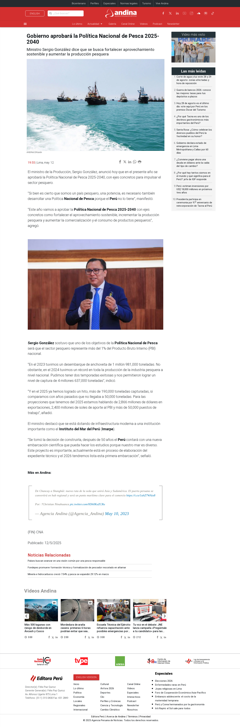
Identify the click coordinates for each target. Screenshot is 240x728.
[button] (26, 616)
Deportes (105, 692)
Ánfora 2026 (107, 688)
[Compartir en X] (53, 637)
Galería (112, 23)
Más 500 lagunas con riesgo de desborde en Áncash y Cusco (37, 628)
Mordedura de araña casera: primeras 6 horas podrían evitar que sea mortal (76, 629)
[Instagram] (191, 13)
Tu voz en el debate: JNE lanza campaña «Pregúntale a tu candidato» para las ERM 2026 (150, 629)
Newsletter (173, 23)
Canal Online (128, 23)
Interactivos (133, 696)
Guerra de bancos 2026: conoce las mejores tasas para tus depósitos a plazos (193, 93)
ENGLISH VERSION (86, 677)
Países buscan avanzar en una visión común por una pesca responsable (66, 560)
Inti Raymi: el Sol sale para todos (172, 708)
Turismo (146, 3)
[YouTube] (184, 13)
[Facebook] (163, 13)
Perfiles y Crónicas (110, 701)
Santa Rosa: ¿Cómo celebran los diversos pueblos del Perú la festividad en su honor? (194, 133)
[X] (170, 13)
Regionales (79, 705)
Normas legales (128, 3)
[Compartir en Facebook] (49, 637)
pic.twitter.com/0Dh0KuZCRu (87, 504)
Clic (102, 696)
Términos (132, 716)
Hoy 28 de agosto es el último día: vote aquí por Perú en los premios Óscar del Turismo (192, 106)
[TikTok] (212, 13)
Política (77, 692)
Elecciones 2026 (164, 680)
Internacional (80, 709)
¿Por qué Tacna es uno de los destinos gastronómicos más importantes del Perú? (192, 119)
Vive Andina (162, 3)
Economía (78, 696)
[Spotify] (205, 13)
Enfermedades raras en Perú (170, 684)
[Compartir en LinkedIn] (56, 637)
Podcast (157, 23)
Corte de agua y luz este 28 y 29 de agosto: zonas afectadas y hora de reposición (193, 80)
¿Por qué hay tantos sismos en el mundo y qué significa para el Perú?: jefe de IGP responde (193, 176)
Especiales (110, 3)
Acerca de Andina (115, 716)
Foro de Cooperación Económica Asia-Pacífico (180, 692)
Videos (144, 23)
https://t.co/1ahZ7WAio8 (140, 495)
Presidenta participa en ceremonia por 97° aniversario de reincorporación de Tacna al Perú (194, 202)
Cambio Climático (110, 709)
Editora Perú (97, 716)
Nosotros (132, 709)
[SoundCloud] (198, 13)
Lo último (77, 23)
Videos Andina (40, 591)
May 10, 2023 (117, 513)
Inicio (76, 684)
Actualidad (95, 24)
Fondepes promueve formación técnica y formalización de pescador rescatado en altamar (77, 567)
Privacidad (145, 716)
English (35, 13)
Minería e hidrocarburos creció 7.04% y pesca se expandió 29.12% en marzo (68, 574)
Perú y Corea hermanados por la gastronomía (179, 704)
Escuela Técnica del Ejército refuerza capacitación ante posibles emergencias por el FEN (113, 629)
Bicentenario (79, 3)
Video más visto (193, 34)
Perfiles (94, 3)
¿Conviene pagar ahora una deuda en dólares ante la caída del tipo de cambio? (192, 163)
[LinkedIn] (177, 13)
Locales (77, 701)
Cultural (104, 684)
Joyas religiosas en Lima (168, 688)
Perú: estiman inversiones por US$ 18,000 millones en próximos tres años (194, 189)
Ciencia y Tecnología (111, 705)
